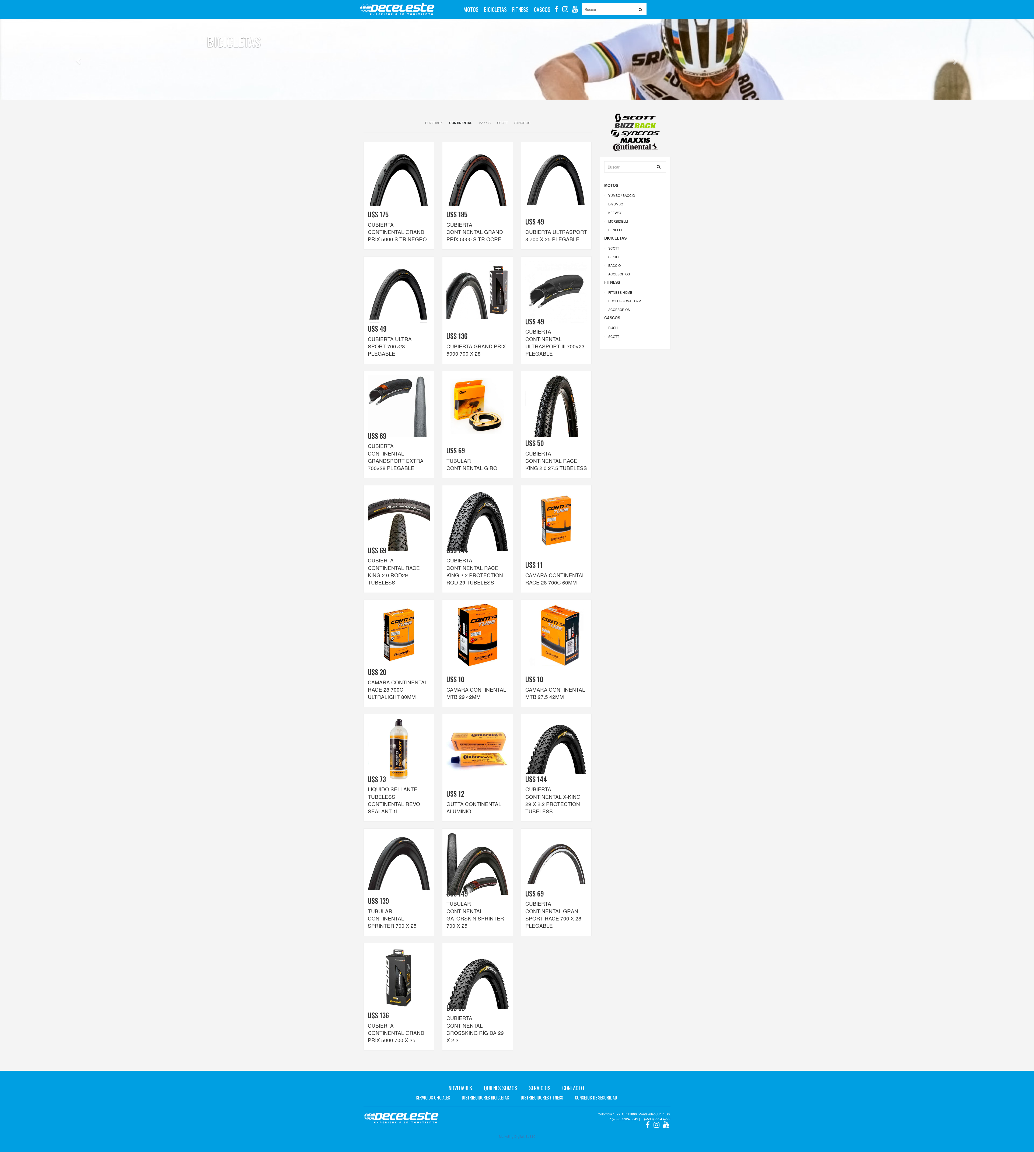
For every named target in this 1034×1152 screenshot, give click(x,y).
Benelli (615, 229)
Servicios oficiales (433, 1097)
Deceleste (397, 9)
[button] (77, 73)
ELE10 (530, 1136)
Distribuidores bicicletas (485, 1097)
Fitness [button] (520, 9)
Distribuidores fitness (542, 1097)
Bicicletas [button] (495, 9)
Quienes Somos (500, 1088)
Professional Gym (624, 301)
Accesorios (619, 274)
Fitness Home (620, 292)
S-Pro (613, 256)
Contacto (573, 1088)
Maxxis (484, 122)
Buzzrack (434, 122)
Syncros (522, 122)
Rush (613, 327)
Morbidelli (618, 221)
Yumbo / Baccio (621, 195)
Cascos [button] (542, 9)
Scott (502, 122)
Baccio (614, 265)
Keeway (614, 212)
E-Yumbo (615, 204)
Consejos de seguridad (596, 1097)
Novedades (460, 1088)
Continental (460, 122)
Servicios (539, 1088)
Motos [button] (470, 9)
